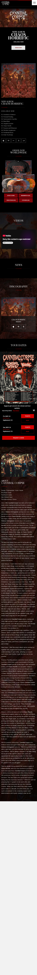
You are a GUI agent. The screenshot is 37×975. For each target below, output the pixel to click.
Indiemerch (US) (25, 195)
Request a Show (18, 438)
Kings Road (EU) (11, 200)
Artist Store (11, 195)
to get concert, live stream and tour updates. (17, 407)
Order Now (18, 47)
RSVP (27, 420)
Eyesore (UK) (26, 200)
